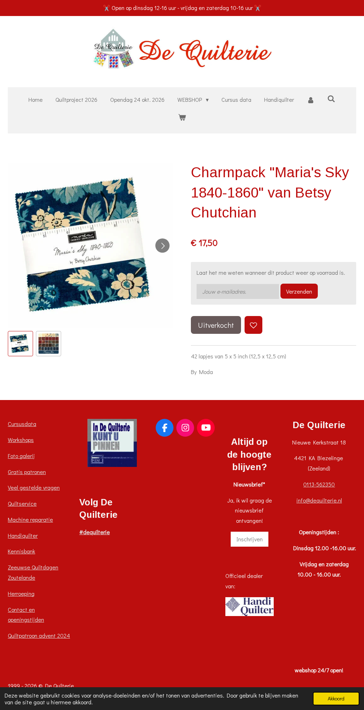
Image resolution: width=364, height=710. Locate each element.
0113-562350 (319, 484)
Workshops (21, 439)
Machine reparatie (30, 519)
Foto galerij (21, 455)
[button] (20, 343)
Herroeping (21, 593)
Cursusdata (22, 423)
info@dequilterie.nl (319, 500)
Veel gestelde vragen (34, 487)
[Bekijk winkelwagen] (182, 117)
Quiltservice (22, 503)
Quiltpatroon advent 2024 (39, 635)
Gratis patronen (27, 471)
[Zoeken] (331, 98)
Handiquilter (23, 535)
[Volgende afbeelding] (162, 245)
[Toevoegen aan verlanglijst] (253, 325)
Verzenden (299, 291)
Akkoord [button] (336, 698)
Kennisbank (21, 551)
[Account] (310, 100)
